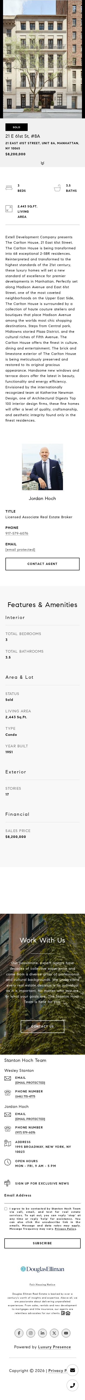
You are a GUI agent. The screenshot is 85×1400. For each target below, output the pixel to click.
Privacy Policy (65, 1228)
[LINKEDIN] (42, 1333)
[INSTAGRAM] (30, 1333)
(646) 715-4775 (25, 1096)
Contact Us (42, 1026)
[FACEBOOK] (19, 1333)
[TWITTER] (54, 1333)
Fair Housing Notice (42, 1284)
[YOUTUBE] (66, 1333)
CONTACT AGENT (42, 564)
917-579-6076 (16, 533)
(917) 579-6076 (25, 1132)
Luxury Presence (54, 1347)
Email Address (18, 1195)
